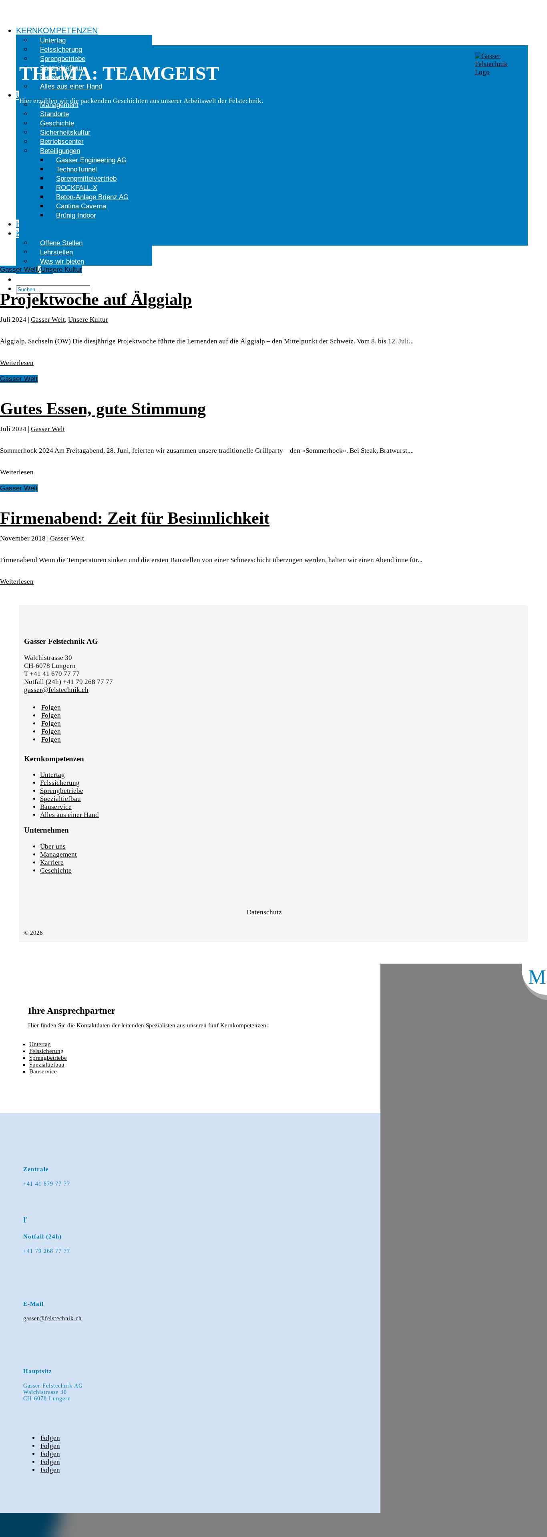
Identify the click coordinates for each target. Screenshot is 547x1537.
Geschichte (57, 123)
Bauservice (56, 807)
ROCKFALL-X (76, 188)
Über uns (53, 846)
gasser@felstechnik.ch (56, 690)
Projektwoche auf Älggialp (96, 299)
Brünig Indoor (76, 215)
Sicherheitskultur (65, 132)
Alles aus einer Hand (69, 815)
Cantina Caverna (81, 206)
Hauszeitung (44, 224)
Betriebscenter (62, 141)
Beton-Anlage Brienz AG (92, 197)
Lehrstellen (56, 252)
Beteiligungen (60, 151)
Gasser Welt (19, 269)
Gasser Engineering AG (91, 160)
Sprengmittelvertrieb (86, 178)
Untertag (53, 40)
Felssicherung (60, 783)
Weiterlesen (17, 363)
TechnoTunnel (76, 169)
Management (58, 854)
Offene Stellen (61, 243)
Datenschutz (264, 912)
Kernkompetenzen (57, 30)
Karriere (36, 233)
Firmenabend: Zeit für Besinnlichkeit (134, 518)
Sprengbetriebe (61, 791)
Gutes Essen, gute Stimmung (103, 408)
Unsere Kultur (61, 269)
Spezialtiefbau (60, 799)
